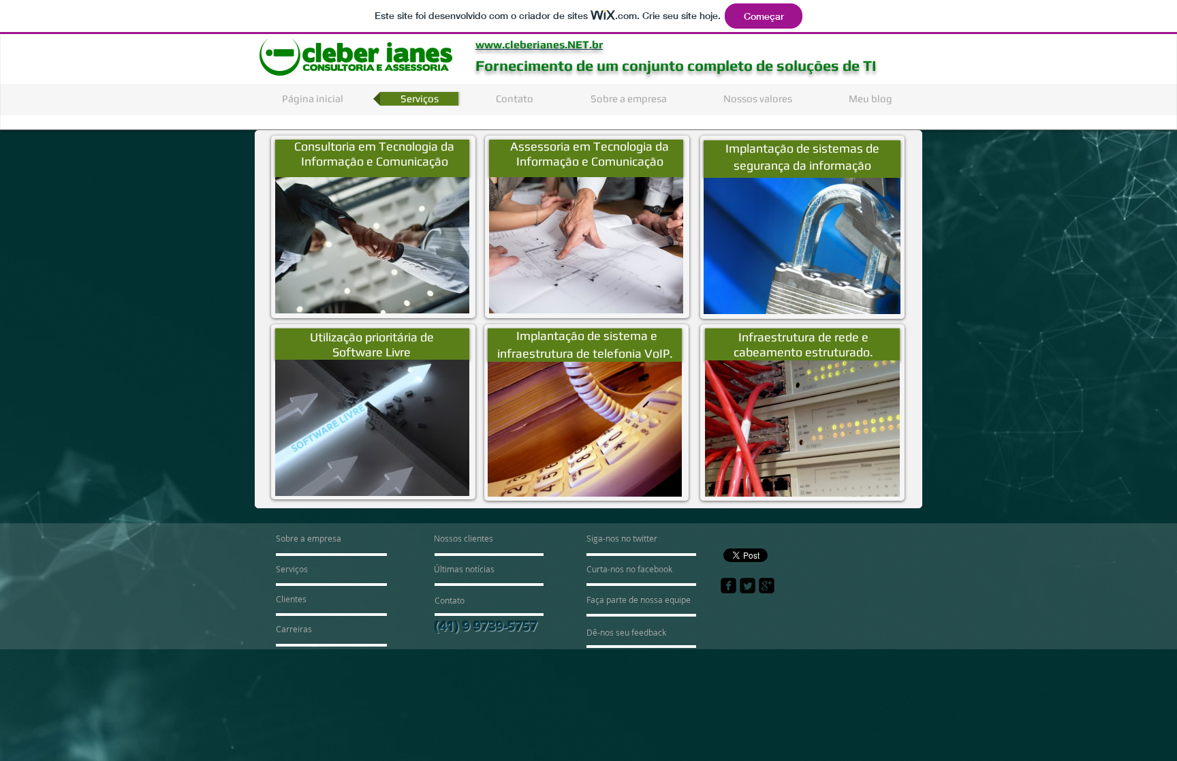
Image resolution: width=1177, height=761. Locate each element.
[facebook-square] (728, 585)
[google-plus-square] (766, 585)
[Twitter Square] (747, 585)
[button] (372, 245)
